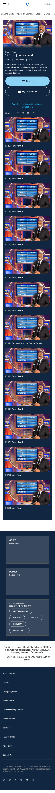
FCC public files (9, 737)
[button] (4, 4)
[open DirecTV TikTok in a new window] (33, 780)
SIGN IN (48, 4)
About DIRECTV (9, 673)
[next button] (33, 113)
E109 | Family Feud (14, 310)
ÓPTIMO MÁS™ (19, 630)
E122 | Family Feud (14, 145)
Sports (39, 14)
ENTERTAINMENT (20, 611)
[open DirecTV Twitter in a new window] (15, 780)
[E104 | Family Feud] (27, 360)
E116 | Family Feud (14, 211)
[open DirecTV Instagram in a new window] (21, 780)
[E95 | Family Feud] (27, 492)
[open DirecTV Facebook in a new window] (10, 780)
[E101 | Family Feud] (27, 393)
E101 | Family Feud (14, 409)
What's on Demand (25, 14)
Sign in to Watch (29, 91)
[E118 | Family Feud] (27, 162)
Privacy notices (9, 718)
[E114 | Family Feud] (27, 228)
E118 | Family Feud (14, 178)
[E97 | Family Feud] (27, 459)
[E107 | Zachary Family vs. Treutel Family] (27, 327)
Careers (6, 682)
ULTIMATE (34, 617)
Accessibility (7, 746)
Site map (6, 727)
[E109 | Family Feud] (27, 294)
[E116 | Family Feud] (27, 195)
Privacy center (8, 700)
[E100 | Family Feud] (27, 426)
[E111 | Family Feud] (27, 261)
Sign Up (29, 81)
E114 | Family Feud (14, 244)
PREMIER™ (17, 624)
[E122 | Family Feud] (27, 129)
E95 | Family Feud (13, 508)
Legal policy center (10, 691)
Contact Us (7, 755)
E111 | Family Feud (14, 277)
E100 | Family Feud (14, 442)
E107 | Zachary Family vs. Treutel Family (23, 343)
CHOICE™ (17, 617)
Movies (47, 14)
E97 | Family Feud (13, 475)
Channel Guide (7, 14)
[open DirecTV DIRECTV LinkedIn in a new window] (4, 780)
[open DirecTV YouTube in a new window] (27, 780)
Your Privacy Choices (14, 709)
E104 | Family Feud (14, 376)
